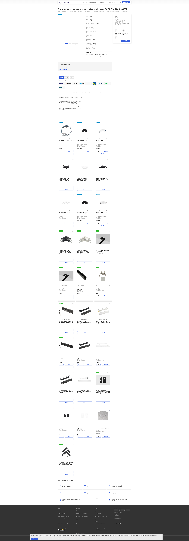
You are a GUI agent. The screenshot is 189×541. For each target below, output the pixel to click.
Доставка (96, 521)
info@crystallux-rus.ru (80, 528)
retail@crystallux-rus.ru (80, 533)
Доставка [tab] (61, 77)
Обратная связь (97, 518)
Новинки (59, 510)
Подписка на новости (98, 519)
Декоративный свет (73, 2)
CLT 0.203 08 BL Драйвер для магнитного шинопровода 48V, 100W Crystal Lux (84, 322)
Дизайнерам (78, 510)
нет (90, 40)
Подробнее (66, 153)
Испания (94, 43)
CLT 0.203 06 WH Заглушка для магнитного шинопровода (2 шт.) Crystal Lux (83, 427)
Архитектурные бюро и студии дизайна (101, 516)
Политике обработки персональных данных (82, 536)
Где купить (85, 2)
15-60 (95, 44)
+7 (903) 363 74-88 (126, 23)
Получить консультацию (63, 69)
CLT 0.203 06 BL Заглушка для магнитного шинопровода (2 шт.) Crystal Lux (65, 427)
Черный (94, 39)
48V (92, 47)
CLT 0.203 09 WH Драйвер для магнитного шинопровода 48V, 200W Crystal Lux (103, 357)
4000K (96, 31)
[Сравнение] (118, 2)
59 (92, 24)
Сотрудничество (126, 2)
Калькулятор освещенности (62, 513)
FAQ (77, 519)
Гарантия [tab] (66, 77)
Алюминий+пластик (98, 36)
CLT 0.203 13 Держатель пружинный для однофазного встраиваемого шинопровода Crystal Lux (103, 287)
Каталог (59, 508)
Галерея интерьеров (98, 513)
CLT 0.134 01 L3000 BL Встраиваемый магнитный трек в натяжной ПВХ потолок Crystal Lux (66, 287)
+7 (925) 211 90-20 (79, 532)
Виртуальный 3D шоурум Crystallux (81, 513)
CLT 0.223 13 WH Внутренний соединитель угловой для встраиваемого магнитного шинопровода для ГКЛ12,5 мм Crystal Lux (83, 251)
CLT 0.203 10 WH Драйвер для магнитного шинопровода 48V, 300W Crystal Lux (84, 391)
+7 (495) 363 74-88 (121, 23)
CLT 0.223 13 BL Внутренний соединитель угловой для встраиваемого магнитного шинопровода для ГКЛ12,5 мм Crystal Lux (65, 251)
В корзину (125, 40)
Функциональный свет (80, 2)
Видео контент (97, 511)
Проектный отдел (60, 511)
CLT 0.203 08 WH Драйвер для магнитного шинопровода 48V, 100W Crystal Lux (103, 322)
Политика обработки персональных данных (64, 518)
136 (91, 20)
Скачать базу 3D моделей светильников (82, 516)
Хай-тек (91, 19)
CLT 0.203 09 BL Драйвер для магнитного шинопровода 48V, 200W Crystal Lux (84, 357)
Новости (96, 508)
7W (96, 28)
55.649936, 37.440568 (102, 529)
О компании (78, 508)
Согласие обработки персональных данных (64, 516)
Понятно (34, 538)
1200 (98, 23)
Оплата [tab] (72, 77)
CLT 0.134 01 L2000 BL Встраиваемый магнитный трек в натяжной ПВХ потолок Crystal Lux (103, 250)
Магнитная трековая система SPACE (101, 54)
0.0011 (91, 35)
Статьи (96, 510)
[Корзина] (120, 2)
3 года (94, 48)
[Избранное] (116, 2)
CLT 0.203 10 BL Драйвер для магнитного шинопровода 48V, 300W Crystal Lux (66, 391)
